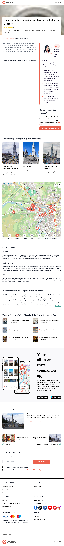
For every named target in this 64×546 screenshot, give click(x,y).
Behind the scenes (39, 489)
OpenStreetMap (8, 183)
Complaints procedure (40, 519)
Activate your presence (50, 128)
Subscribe (41, 461)
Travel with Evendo (7, 486)
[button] (32, 209)
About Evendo (37, 486)
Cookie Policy (26, 470)
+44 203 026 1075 (39, 500)
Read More (58, 306)
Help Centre (37, 516)
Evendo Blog (6, 489)
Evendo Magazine (7, 493)
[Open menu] (61, 2)
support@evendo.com (40, 503)
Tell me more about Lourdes (38, 422)
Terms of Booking (7, 534)
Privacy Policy (37, 470)
